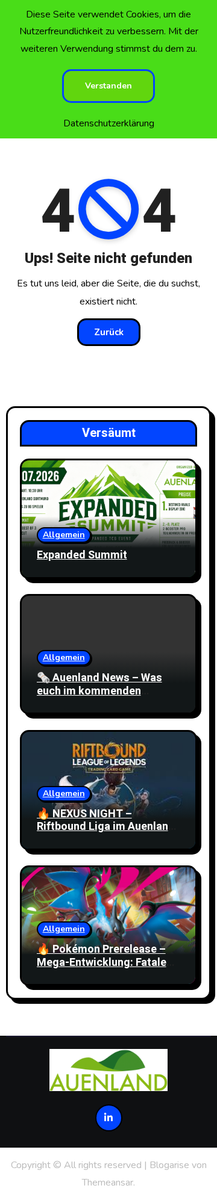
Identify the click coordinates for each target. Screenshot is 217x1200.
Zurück (109, 332)
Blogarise (169, 1165)
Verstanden (108, 85)
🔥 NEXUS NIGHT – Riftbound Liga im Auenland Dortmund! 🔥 (106, 827)
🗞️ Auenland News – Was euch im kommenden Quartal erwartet (99, 691)
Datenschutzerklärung (108, 123)
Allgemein (64, 534)
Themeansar (107, 1182)
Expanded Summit (82, 555)
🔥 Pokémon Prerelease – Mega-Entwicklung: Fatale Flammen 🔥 (101, 962)
